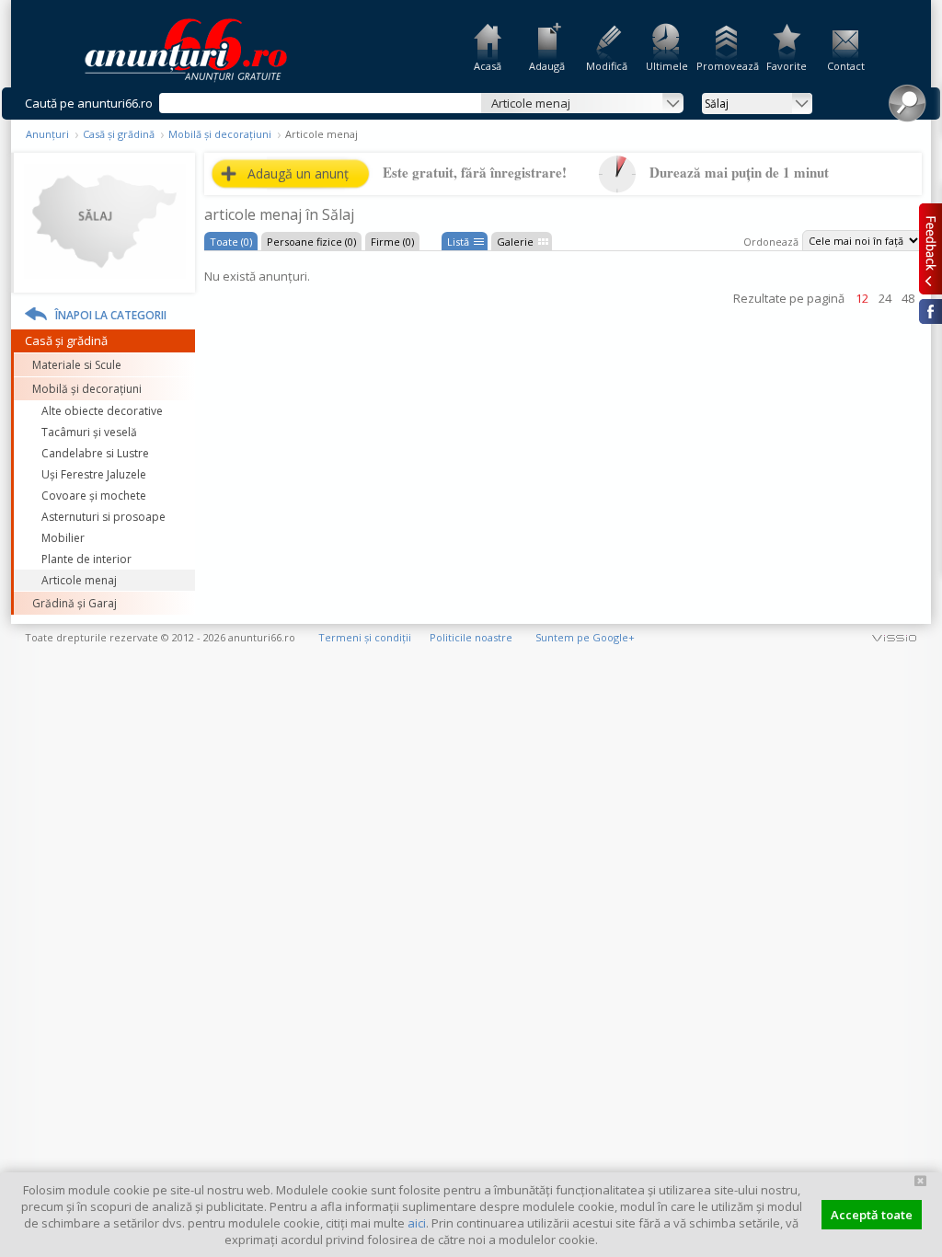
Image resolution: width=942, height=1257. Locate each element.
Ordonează (770, 241)
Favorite (786, 66)
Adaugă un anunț (298, 173)
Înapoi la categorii (111, 315)
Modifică (606, 66)
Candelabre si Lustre (95, 453)
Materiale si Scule (76, 365)
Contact (846, 66)
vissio (894, 637)
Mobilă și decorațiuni (219, 134)
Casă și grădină (119, 134)
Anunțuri (47, 134)
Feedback (930, 248)
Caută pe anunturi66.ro (89, 103)
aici (417, 1223)
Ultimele (667, 66)
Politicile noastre (471, 637)
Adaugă (547, 66)
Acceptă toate (872, 1214)
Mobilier (63, 538)
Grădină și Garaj (74, 603)
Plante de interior (86, 559)
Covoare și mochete (93, 495)
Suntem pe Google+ (585, 637)
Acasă (487, 66)
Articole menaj (79, 580)
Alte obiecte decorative (102, 411)
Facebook (930, 311)
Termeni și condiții (364, 637)
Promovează (726, 66)
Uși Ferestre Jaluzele (93, 474)
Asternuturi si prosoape (103, 517)
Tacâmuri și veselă (89, 432)
